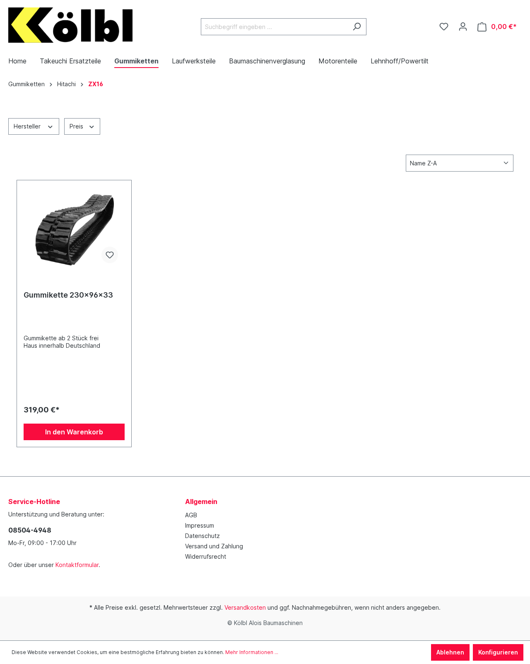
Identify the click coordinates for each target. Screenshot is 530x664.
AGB (191, 515)
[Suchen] (356, 26)
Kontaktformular (77, 564)
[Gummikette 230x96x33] (74, 228)
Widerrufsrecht (205, 556)
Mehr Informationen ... (251, 652)
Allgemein (201, 501)
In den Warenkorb (74, 432)
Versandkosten (245, 607)
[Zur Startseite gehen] (70, 25)
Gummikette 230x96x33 (68, 295)
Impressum (199, 525)
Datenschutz (202, 535)
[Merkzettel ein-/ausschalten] (109, 255)
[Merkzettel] (443, 26)
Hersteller (28, 126)
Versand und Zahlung (214, 546)
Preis (77, 126)
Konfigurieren (498, 652)
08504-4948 (29, 530)
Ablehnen (450, 652)
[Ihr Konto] (462, 26)
